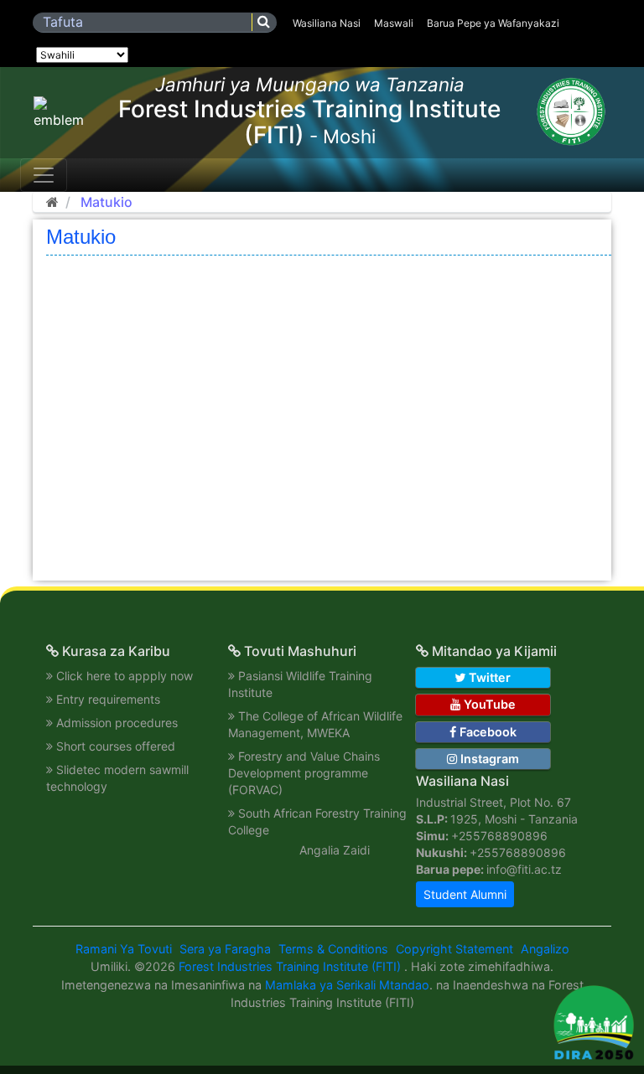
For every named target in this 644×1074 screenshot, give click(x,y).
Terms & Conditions (333, 949)
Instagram (488, 758)
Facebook (486, 732)
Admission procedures (117, 722)
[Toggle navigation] (43, 175)
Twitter (488, 677)
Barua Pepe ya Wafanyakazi (493, 23)
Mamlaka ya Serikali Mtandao (347, 985)
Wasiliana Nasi (327, 23)
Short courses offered (115, 746)
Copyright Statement (454, 949)
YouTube (488, 704)
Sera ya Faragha (225, 949)
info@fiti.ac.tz (524, 869)
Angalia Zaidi (334, 850)
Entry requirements (108, 699)
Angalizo (545, 949)
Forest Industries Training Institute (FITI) (291, 966)
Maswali (393, 23)
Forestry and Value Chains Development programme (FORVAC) (304, 773)
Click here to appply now (124, 676)
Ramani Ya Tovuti (123, 949)
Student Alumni (464, 894)
